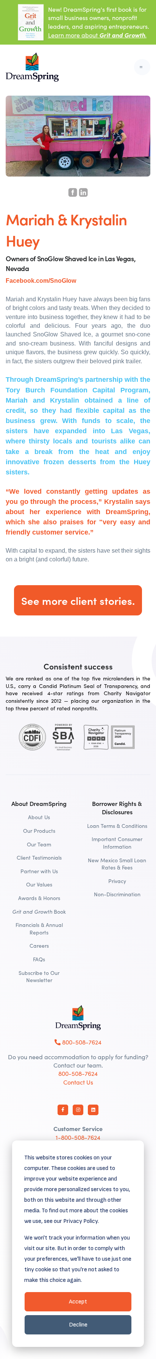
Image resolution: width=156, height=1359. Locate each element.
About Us (39, 817)
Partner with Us (39, 871)
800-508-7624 (81, 1042)
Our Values (39, 884)
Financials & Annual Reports (39, 928)
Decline (78, 1324)
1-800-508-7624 (78, 1137)
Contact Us (78, 1082)
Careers (39, 945)
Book (39, 911)
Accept (78, 1301)
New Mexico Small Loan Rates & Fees (117, 864)
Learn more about (97, 35)
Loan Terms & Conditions (117, 825)
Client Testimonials (39, 857)
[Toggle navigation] (142, 67)
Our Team (39, 844)
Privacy (117, 881)
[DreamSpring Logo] (78, 1017)
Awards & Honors (39, 898)
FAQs (39, 959)
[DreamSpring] (32, 67)
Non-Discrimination (117, 894)
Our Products (39, 830)
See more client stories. (78, 600)
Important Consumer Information (117, 842)
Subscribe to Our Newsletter (39, 976)
